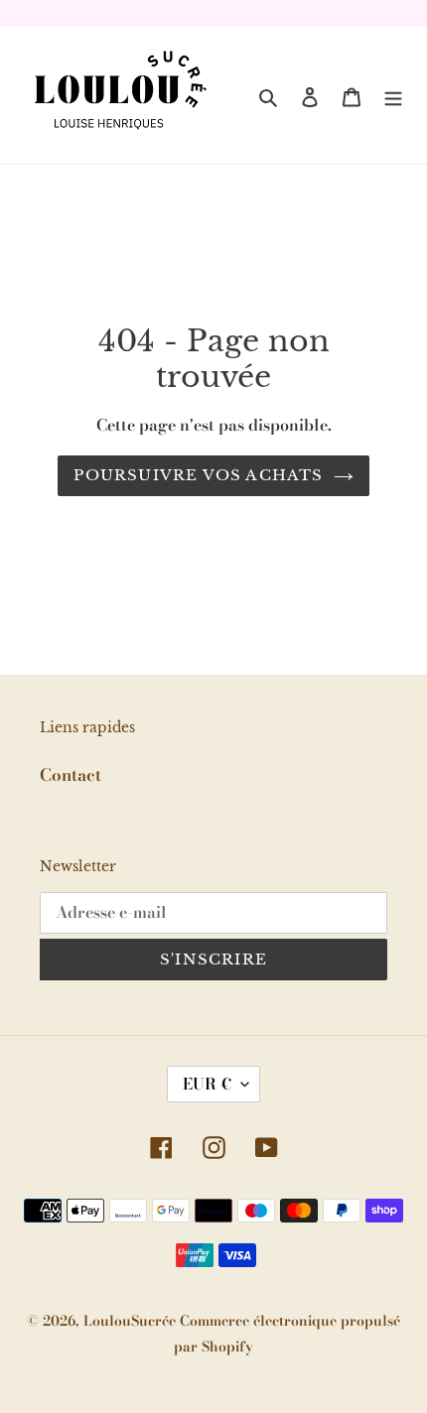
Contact (70, 775)
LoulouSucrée (131, 1321)
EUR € (207, 1083)
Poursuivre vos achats (198, 474)
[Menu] (393, 95)
